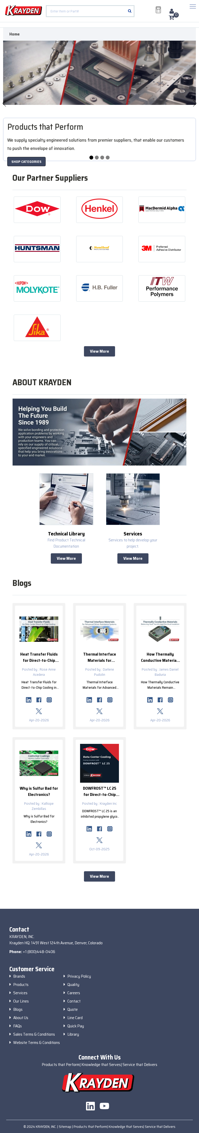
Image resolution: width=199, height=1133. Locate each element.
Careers (73, 993)
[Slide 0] (91, 157)
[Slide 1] (97, 157)
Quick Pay (75, 1026)
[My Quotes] (158, 9)
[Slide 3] (108, 157)
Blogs (18, 1009)
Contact (74, 1001)
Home (14, 34)
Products (21, 985)
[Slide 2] (102, 157)
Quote (72, 1009)
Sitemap (65, 1126)
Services (20, 993)
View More (99, 351)
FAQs (17, 1026)
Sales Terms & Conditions (34, 1034)
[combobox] (90, 11)
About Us (20, 1018)
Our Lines (21, 1001)
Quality (73, 985)
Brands (19, 976)
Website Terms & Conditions (36, 1043)
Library (73, 1034)
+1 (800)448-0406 (39, 951)
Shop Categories (26, 161)
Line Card (75, 1018)
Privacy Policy (79, 976)
